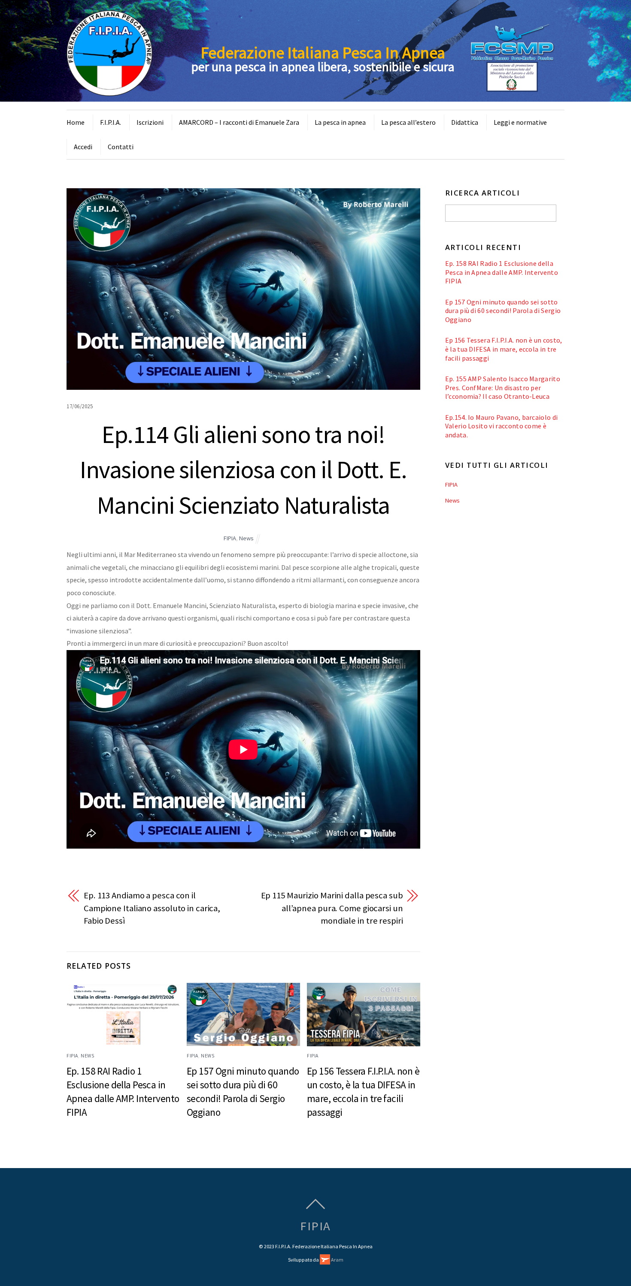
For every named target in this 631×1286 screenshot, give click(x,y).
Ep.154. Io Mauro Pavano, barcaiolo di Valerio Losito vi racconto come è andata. (501, 426)
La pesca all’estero (408, 122)
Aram (336, 1259)
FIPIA (230, 538)
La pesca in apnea (340, 122)
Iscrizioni (150, 122)
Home (76, 122)
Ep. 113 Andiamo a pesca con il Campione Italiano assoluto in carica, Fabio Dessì (152, 908)
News (246, 538)
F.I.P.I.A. (110, 122)
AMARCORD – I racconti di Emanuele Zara (239, 122)
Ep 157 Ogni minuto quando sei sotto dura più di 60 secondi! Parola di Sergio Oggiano (503, 311)
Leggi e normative (520, 122)
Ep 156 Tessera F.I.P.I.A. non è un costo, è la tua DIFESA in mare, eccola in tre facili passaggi (503, 349)
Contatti (120, 146)
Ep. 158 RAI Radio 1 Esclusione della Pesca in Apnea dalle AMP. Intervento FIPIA (501, 272)
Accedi (83, 146)
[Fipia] (109, 91)
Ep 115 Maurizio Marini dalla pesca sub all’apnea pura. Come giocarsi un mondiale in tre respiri (332, 908)
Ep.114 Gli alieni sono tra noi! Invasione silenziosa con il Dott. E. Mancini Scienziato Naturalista (243, 470)
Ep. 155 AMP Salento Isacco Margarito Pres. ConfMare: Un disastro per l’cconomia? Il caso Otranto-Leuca (502, 387)
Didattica (464, 122)
